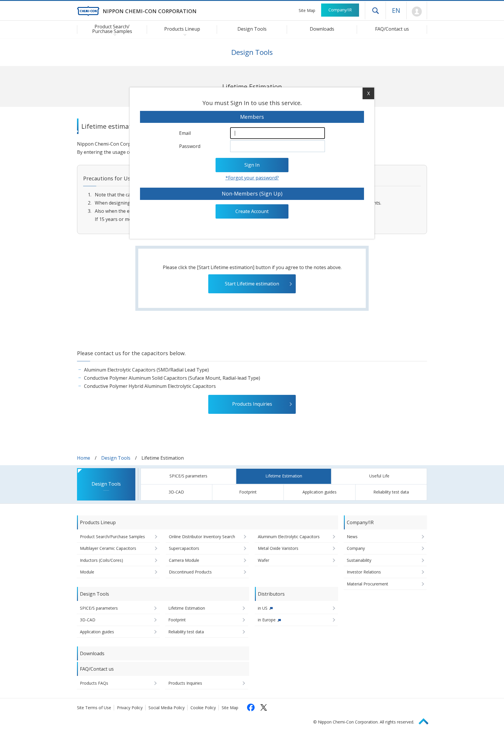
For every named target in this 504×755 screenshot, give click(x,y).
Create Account (252, 211)
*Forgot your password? (252, 178)
